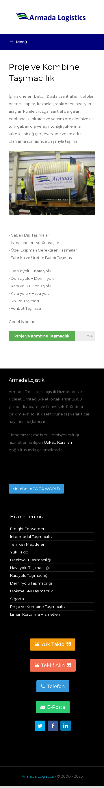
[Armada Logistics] (52, 17)
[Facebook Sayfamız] (53, 727)
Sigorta (17, 598)
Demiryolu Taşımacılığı (31, 583)
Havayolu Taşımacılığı (30, 567)
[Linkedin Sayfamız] (65, 727)
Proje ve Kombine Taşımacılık (37, 606)
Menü (21, 41)
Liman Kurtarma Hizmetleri (35, 614)
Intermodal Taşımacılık (31, 536)
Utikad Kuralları (58, 442)
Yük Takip (19, 552)
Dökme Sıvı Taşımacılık (31, 591)
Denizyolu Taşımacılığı (30, 560)
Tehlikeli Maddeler (27, 544)
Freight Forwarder (27, 528)
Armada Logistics (38, 776)
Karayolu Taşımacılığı (29, 575)
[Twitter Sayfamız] (40, 727)
